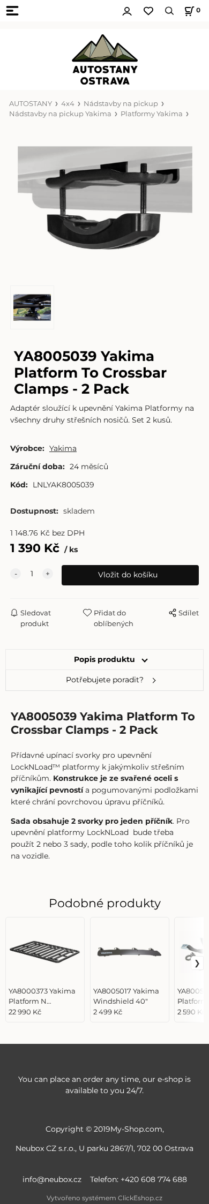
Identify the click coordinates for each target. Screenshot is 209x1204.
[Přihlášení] (127, 10)
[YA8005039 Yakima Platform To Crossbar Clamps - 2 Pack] (104, 202)
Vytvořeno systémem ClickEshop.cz (104, 1198)
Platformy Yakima (152, 114)
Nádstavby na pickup (121, 104)
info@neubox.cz (54, 1179)
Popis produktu (104, 659)
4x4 (67, 104)
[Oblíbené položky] (148, 11)
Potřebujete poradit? (105, 679)
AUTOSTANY (30, 104)
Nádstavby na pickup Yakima (60, 114)
